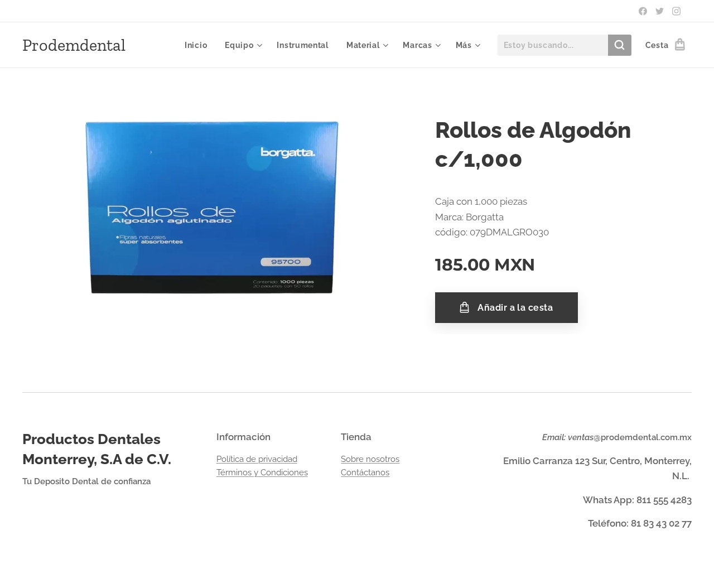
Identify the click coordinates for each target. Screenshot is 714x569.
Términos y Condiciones (262, 472)
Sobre (353, 459)
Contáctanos (365, 472)
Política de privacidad (256, 459)
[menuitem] (199, 45)
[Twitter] (660, 11)
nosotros (382, 459)
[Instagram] (676, 11)
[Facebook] (643, 11)
